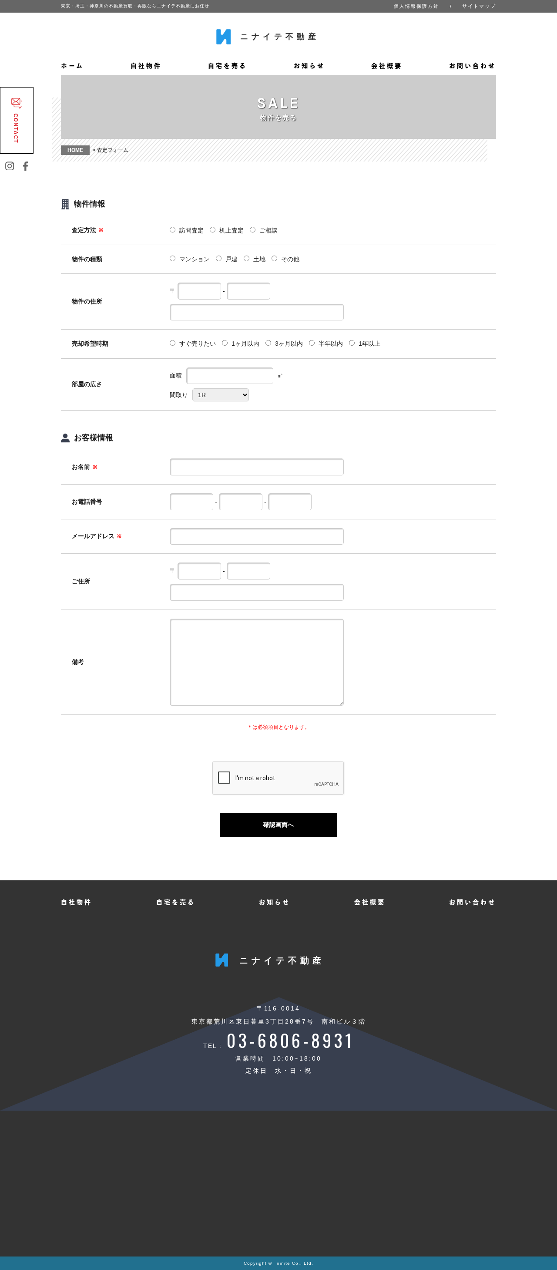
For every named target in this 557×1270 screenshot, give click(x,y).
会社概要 (387, 66)
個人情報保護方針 (416, 6)
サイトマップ (479, 6)
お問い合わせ (472, 66)
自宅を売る (227, 66)
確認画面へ (278, 824)
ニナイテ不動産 (279, 36)
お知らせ (309, 66)
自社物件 (146, 66)
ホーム (72, 66)
